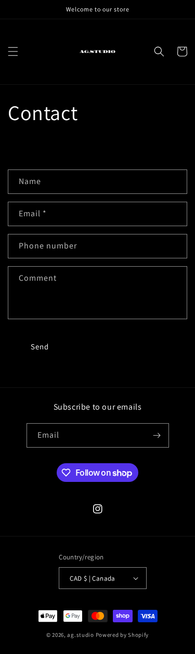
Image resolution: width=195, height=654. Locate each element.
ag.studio (80, 634)
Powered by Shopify (122, 634)
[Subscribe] (157, 435)
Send (40, 346)
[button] (13, 51)
